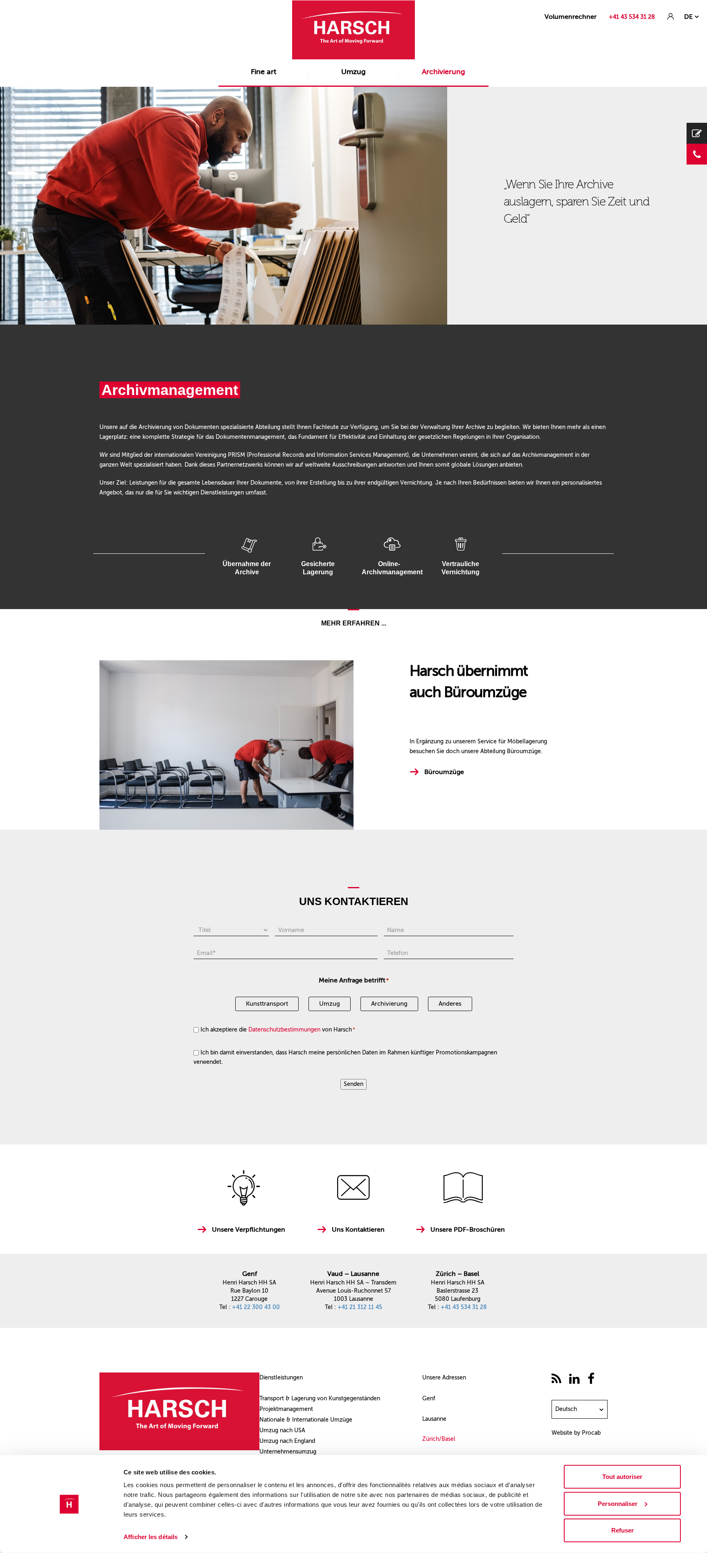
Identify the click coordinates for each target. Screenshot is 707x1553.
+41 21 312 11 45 (360, 1306)
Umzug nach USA (282, 1430)
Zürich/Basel (438, 1439)
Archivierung (443, 71)
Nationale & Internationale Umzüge (305, 1419)
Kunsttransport (267, 1003)
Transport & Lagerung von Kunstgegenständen (319, 1398)
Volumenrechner (571, 16)
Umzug (353, 71)
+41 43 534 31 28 (632, 17)
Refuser (622, 1530)
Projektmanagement (286, 1409)
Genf (428, 1398)
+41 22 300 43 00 (256, 1306)
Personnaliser (617, 1503)
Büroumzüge (444, 772)
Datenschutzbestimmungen (284, 1029)
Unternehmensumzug (287, 1451)
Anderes (450, 1003)
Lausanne (434, 1418)
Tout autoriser (622, 1476)
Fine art (263, 71)
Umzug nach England (287, 1441)
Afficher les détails (151, 1536)
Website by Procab (576, 1432)
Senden (353, 1084)
